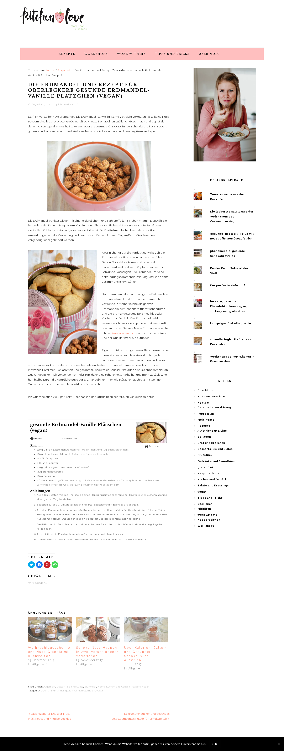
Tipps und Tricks (210, 497)
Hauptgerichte (209, 473)
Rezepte (136, 686)
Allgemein (49, 686)
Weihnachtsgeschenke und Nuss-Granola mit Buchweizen (49, 652)
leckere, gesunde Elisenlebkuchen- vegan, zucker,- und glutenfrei (228, 306)
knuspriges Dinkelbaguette (230, 323)
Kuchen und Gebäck (118, 686)
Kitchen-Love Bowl (212, 396)
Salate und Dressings (213, 485)
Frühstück (205, 455)
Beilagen (204, 436)
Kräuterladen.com (123, 333)
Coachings (205, 390)
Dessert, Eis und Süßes (70, 686)
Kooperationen (209, 519)
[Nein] (279, 744)
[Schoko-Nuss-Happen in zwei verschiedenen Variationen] (98, 629)
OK (214, 744)
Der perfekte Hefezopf (227, 285)
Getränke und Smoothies (216, 461)
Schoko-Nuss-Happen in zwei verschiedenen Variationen (97, 652)
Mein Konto (206, 419)
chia (46, 690)
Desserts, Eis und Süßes (215, 449)
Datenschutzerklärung (214, 407)
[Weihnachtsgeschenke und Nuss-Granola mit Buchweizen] (50, 629)
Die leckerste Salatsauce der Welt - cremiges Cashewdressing (232, 216)
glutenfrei (90, 686)
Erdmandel (57, 690)
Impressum (206, 413)
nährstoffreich (86, 690)
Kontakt (204, 402)
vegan (145, 686)
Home (101, 686)
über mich (205, 504)
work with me (207, 514)
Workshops (206, 525)
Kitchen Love (53, 22)
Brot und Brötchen (211, 442)
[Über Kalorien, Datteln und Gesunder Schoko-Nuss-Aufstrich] (146, 629)
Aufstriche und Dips (212, 430)
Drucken (153, 446)
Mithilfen (204, 508)
